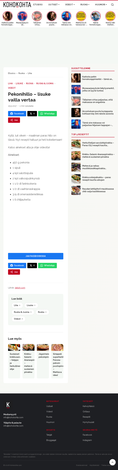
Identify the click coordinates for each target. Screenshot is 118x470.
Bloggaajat (51, 440)
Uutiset (53, 4)
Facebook (87, 435)
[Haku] (112, 4)
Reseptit (86, 417)
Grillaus (86, 411)
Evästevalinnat (81, 465)
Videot (69, 4)
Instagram (87, 440)
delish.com (20, 288)
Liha (30, 73)
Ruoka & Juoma (44, 83)
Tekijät (49, 435)
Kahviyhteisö (88, 406)
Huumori (100, 4)
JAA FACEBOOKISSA (36, 256)
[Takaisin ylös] (112, 462)
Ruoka (84, 4)
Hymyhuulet (88, 422)
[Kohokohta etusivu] (17, 4)
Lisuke (19, 83)
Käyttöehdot (94, 465)
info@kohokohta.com (13, 417)
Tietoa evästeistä (108, 465)
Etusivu (38, 4)
